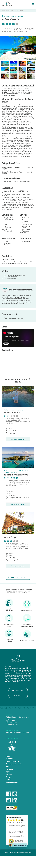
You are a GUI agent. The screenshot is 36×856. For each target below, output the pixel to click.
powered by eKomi (19, 841)
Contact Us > (18, 696)
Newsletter (10, 769)
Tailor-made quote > (18, 690)
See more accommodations (18, 577)
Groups (8, 777)
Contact (8, 779)
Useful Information (12, 761)
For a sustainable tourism (14, 764)
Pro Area (9, 774)
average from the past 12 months (15, 822)
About (8, 756)
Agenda (8, 771)
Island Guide (10, 759)
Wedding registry (12, 782)
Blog (7, 766)
